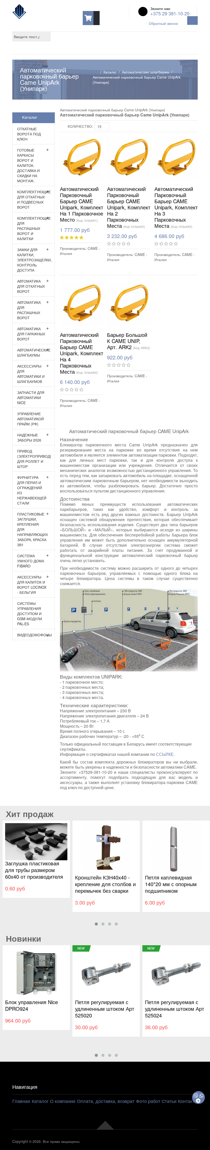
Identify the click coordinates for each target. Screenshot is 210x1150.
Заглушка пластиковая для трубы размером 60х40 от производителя (34, 869)
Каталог (110, 71)
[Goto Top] (105, 1124)
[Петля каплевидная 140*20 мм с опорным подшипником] (176, 848)
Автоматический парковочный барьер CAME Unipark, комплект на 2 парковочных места (128, 207)
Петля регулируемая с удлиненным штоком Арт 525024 (174, 1008)
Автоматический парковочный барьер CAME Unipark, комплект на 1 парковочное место (81, 204)
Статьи (169, 1100)
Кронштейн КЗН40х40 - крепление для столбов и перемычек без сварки (105, 884)
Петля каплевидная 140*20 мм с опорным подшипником (171, 884)
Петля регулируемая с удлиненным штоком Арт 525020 (104, 1008)
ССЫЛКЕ (165, 754)
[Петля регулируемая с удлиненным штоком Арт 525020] (106, 972)
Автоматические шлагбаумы (145, 71)
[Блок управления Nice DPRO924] (36, 972)
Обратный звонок (163, 23)
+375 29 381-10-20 (170, 13)
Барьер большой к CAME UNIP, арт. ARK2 (127, 341)
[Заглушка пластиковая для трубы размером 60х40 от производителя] (36, 841)
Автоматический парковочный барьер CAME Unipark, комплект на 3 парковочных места (176, 207)
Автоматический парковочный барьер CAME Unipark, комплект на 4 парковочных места (81, 353)
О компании (62, 1100)
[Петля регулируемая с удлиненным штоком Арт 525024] (176, 972)
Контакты (188, 1100)
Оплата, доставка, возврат (105, 1100)
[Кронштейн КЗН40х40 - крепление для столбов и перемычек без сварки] (106, 848)
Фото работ (148, 1100)
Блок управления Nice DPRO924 (31, 1005)
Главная (21, 1100)
